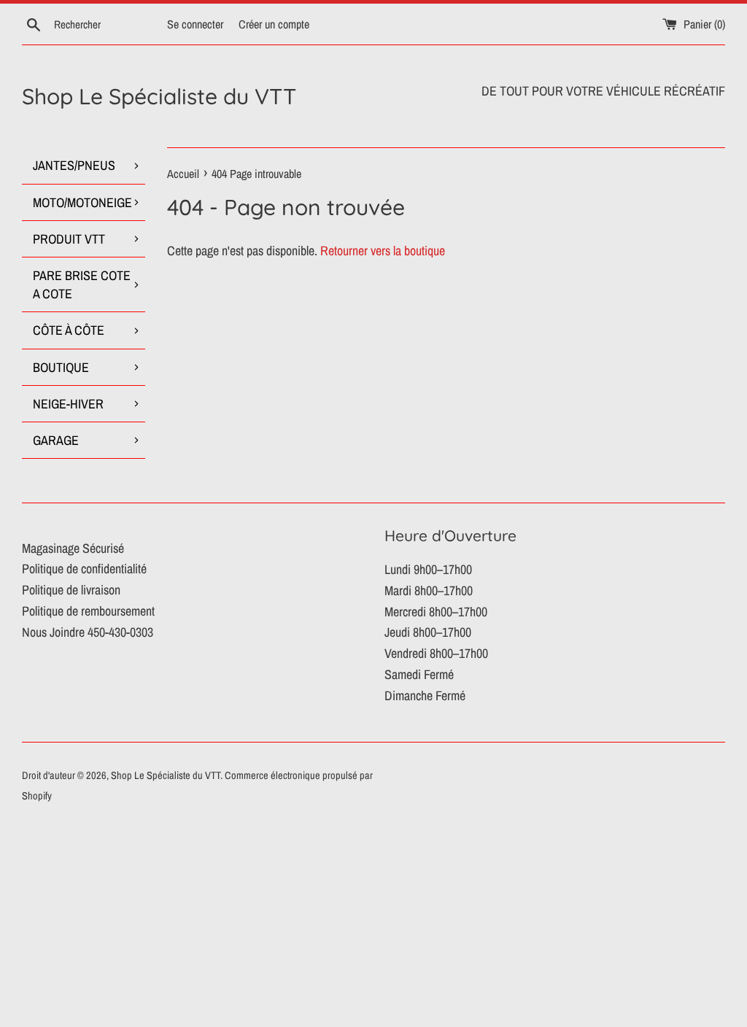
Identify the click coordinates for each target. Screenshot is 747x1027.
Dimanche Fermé (424, 695)
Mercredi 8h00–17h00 (435, 611)
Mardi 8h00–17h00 (428, 590)
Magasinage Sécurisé (73, 548)
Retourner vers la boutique (382, 250)
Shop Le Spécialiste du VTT (159, 96)
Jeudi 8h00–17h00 (427, 632)
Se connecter (195, 24)
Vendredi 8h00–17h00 (436, 653)
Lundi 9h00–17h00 (428, 569)
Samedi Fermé (419, 674)
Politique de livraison (71, 590)
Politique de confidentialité (84, 568)
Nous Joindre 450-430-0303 (87, 632)
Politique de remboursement (88, 611)
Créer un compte (274, 24)
